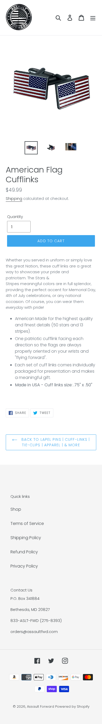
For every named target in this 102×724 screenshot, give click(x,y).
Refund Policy (24, 552)
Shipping (14, 198)
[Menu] (93, 17)
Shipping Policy (25, 538)
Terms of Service (27, 523)
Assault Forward (40, 706)
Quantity (15, 216)
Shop (15, 509)
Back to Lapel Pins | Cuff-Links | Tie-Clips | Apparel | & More (55, 442)
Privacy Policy (24, 566)
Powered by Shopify (72, 706)
